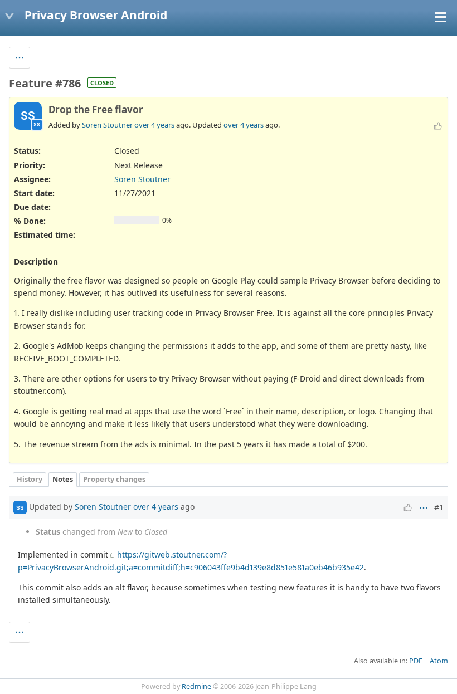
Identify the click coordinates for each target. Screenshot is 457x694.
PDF (415, 661)
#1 (439, 507)
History (29, 479)
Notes (62, 479)
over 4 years (154, 125)
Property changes (114, 479)
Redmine (196, 686)
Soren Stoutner (107, 125)
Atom (439, 661)
